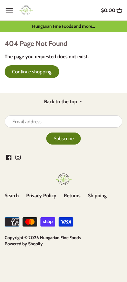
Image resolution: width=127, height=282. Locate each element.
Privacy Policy (41, 195)
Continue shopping (31, 72)
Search (12, 195)
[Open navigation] (9, 10)
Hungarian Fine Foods (60, 237)
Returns (72, 195)
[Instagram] (18, 157)
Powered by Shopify (24, 244)
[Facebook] (8, 157)
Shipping (97, 195)
